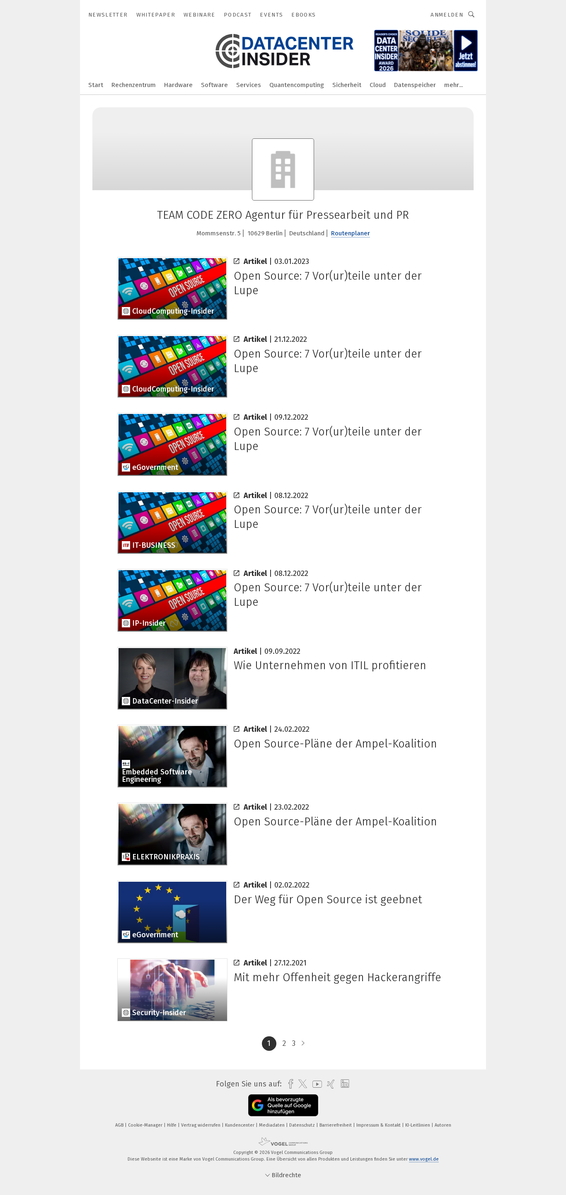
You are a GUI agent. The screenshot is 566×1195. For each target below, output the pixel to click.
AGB (120, 1125)
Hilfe (172, 1125)
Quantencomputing (296, 85)
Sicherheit (346, 85)
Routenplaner (350, 233)
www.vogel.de (424, 1159)
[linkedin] (343, 1084)
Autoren (443, 1125)
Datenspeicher (415, 85)
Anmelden (447, 14)
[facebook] (288, 1084)
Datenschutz (302, 1125)
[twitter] (300, 1084)
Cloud (378, 85)
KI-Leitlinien (418, 1125)
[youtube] (315, 1084)
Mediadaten (272, 1125)
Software (214, 85)
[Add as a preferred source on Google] (283, 1105)
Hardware (178, 85)
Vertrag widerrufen (201, 1125)
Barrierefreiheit (336, 1125)
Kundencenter (240, 1125)
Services (248, 85)
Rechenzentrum (133, 85)
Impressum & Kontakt (379, 1125)
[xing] (329, 1084)
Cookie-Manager (146, 1125)
